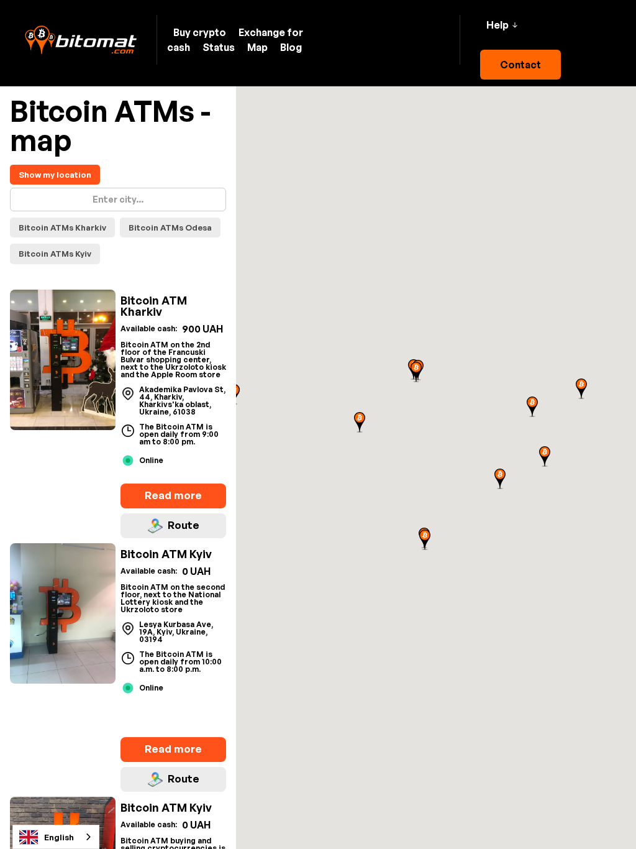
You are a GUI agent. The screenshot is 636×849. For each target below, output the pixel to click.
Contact (520, 64)
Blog (291, 47)
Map (257, 47)
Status (218, 47)
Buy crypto (199, 32)
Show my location (55, 175)
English (59, 837)
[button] (502, 25)
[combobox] (55, 837)
